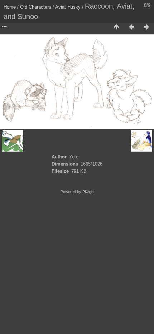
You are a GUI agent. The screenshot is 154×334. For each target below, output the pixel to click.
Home (10, 7)
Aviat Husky (68, 7)
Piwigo (87, 192)
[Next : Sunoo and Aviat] (146, 27)
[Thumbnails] (116, 27)
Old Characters (35, 7)
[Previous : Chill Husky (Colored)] (131, 27)
